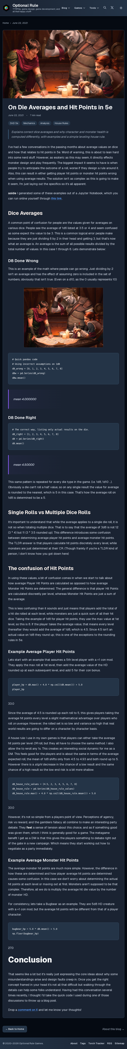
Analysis (44, 123)
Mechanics (29, 123)
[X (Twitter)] (112, 8)
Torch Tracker (96, 1043)
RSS (109, 1043)
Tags (83, 1043)
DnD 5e (14, 123)
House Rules (61, 123)
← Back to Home (14, 1029)
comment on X (28, 1010)
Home (6, 22)
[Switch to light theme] (121, 8)
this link (56, 198)
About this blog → (113, 1029)
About (73, 1043)
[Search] (104, 8)
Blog (64, 7)
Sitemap (119, 1043)
